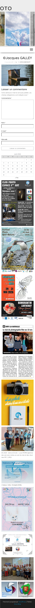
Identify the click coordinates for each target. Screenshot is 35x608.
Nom (3, 123)
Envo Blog (17, 604)
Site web (4, 139)
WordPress (22, 602)
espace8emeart (25, 62)
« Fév (16, 178)
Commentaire (6, 98)
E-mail (4, 131)
